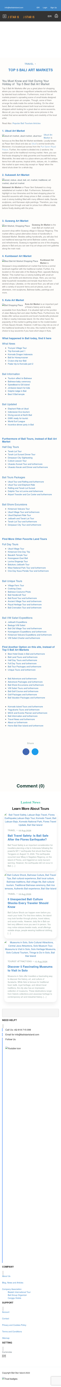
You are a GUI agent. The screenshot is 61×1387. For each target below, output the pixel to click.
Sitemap (6, 1338)
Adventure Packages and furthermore (25, 681)
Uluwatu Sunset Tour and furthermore (25, 463)
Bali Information (11, 374)
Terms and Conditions (12, 1331)
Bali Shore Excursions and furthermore (26, 684)
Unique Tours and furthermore (21, 669)
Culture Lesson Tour (17, 460)
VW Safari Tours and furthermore (23, 688)
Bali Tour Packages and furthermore (24, 666)
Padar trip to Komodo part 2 (20, 363)
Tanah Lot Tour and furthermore (22, 521)
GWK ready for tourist (18, 418)
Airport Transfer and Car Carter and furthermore (30, 494)
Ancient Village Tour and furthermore (24, 601)
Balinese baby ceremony (19, 381)
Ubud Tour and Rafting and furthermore (26, 481)
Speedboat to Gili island (19, 384)
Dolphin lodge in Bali (17, 390)
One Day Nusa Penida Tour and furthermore (28, 570)
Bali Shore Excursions (14, 504)
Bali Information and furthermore (22, 715)
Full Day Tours (10, 544)
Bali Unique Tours (12, 581)
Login (45, 7)
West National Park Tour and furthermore (27, 567)
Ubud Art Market (48, 136)
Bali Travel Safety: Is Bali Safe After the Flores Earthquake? (28, 837)
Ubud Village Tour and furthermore (23, 511)
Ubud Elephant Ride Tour (19, 515)
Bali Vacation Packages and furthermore (26, 697)
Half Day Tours (10, 447)
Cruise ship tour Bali (17, 360)
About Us (6, 1276)
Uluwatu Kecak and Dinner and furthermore (28, 467)
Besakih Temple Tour (17, 554)
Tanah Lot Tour (15, 451)
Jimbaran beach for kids (19, 387)
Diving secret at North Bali (20, 414)
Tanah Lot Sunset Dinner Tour (21, 454)
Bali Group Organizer (17, 1295)
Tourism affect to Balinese (20, 378)
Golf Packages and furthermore (22, 694)
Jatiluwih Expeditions (17, 621)
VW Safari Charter (16, 637)
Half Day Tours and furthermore (22, 660)
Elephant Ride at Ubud (18, 408)
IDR (38, 7)
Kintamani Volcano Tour (19, 508)
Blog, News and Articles (12, 1282)
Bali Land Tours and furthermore (22, 656)
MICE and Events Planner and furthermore (27, 712)
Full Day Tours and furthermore (22, 663)
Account (5, 1312)
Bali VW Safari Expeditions (17, 617)
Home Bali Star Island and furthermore (25, 725)
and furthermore (32, 637)
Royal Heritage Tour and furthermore (25, 604)
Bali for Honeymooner (18, 357)
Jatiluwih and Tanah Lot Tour (21, 518)
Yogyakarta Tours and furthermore (23, 709)
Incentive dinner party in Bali (21, 424)
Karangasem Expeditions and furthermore (27, 631)
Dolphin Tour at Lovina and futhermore (25, 491)
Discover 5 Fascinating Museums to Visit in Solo (30, 968)
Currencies (7, 1352)
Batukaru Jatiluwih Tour (18, 564)
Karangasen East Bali (18, 558)
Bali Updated (9, 404)
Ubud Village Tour (16, 548)
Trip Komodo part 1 (16, 351)
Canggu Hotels (14, 1298)
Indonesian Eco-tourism (19, 411)
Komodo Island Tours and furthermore (25, 706)
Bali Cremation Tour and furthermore (24, 607)
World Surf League (16, 421)
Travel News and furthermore (21, 719)
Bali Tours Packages (13, 477)
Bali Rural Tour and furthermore (22, 598)
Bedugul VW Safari (16, 625)
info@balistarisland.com (14, 7)
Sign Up (54, 7)
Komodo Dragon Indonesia (20, 354)
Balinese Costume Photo (19, 591)
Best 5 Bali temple (16, 394)
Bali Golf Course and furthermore (23, 691)
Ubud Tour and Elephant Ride (21, 484)
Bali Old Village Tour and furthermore (25, 628)
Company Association (12, 1289)
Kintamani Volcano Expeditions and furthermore (30, 634)
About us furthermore (17, 722)
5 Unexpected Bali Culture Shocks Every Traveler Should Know (28, 903)
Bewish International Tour (19, 1292)
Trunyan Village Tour (17, 347)
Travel (29, 63)
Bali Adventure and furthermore (22, 678)
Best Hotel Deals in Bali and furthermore (26, 653)
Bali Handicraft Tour (17, 594)
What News (8, 343)
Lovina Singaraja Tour (18, 561)
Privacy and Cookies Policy (14, 1325)
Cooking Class (14, 588)
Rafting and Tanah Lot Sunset (21, 487)
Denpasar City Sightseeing (20, 457)
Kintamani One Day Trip (19, 551)
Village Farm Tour (16, 585)
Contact (5, 1318)
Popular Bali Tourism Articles (26, 123)
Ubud (33, 143)
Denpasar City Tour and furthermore (24, 524)
